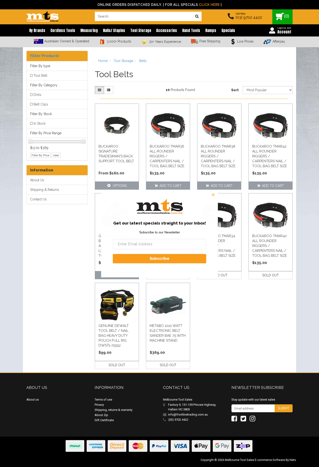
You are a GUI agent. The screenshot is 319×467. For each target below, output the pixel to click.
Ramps (210, 30)
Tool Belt (40, 75)
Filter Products (44, 56)
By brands (37, 30)
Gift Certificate (104, 420)
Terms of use (103, 399)
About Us (37, 180)
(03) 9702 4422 (249, 17)
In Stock (40, 123)
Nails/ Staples (114, 30)
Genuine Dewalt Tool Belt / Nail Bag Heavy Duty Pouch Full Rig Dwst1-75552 (114, 336)
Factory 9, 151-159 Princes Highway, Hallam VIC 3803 (192, 407)
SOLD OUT (219, 275)
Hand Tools (191, 30)
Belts (143, 61)
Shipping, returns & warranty (113, 410)
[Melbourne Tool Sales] (42, 15)
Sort (235, 90)
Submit (284, 408)
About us (32, 399)
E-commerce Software (270, 460)
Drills (37, 95)
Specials (228, 30)
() (286, 16)
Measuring (89, 30)
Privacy (99, 404)
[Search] (197, 16)
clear (56, 155)
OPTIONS (119, 186)
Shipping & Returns (44, 190)
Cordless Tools (62, 30)
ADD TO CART (169, 186)
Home (103, 61)
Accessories (166, 30)
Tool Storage (140, 30)
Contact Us (38, 199)
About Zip (101, 415)
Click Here (209, 5)
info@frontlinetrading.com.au (188, 414)
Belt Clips (41, 104)
